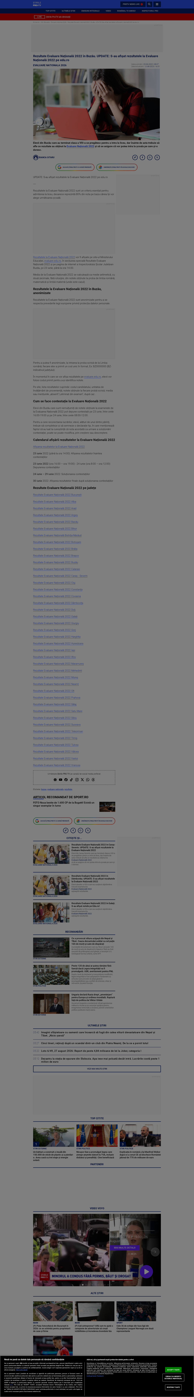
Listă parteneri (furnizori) (95, 1376)
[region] (97, 1376)
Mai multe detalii (21, 1370)
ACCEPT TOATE (173, 1370)
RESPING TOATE (173, 1387)
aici (11, 1385)
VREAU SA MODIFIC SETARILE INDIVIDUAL (173, 1377)
